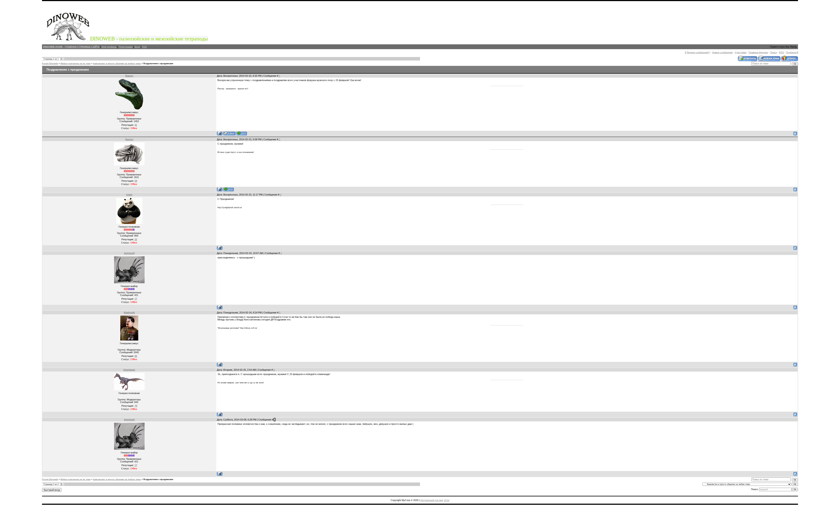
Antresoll (129, 253)
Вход (137, 46)
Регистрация (126, 46)
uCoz (447, 500)
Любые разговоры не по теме (75, 63)
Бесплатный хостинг (431, 500)
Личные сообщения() (698, 52)
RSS (144, 46)
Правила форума (758, 52)
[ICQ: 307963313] (241, 133)
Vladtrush (129, 312)
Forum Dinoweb (50, 63)
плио (129, 194)
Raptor (129, 75)
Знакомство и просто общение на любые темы (117, 63)
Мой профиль (109, 46)
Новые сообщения (722, 52)
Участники (740, 52)
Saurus (129, 139)
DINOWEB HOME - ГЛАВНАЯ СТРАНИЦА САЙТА (71, 46)
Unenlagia (129, 369)
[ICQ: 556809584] (228, 189)
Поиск (773, 52)
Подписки (791, 52)
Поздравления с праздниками (158, 63)
